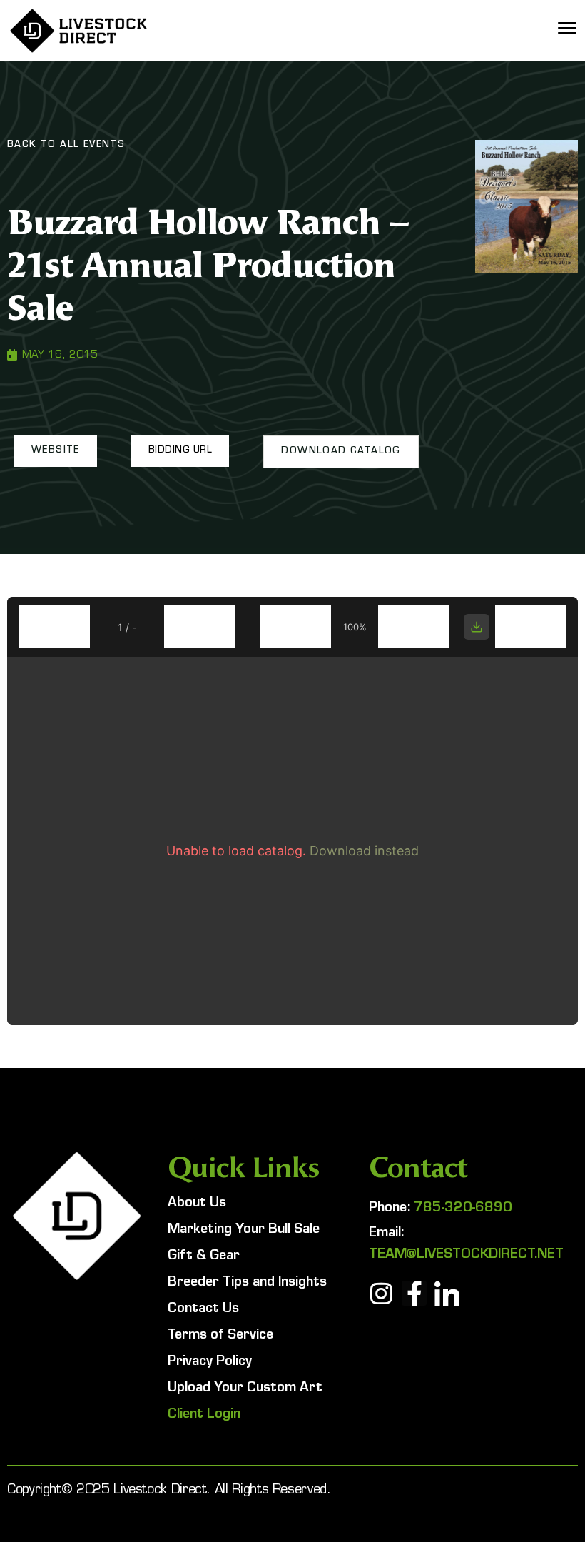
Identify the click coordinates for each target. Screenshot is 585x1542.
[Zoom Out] (295, 626)
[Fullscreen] (530, 626)
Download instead (364, 850)
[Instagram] (381, 1293)
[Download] (476, 627)
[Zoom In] (413, 626)
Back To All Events (66, 146)
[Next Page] (199, 626)
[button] (55, 451)
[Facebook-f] (414, 1293)
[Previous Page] (54, 626)
